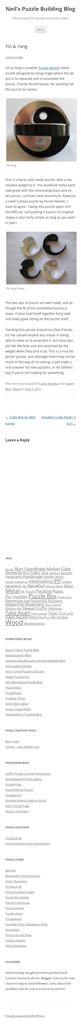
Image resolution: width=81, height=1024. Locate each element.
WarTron (44, 617)
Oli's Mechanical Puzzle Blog (24, 682)
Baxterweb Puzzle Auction (22, 876)
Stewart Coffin (34, 608)
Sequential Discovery (46, 601)
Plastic (57, 591)
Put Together (16, 596)
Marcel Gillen (54, 586)
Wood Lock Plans (16, 811)
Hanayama (13, 576)
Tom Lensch (39, 614)
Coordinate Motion (42, 568)
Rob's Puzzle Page (17, 806)
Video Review (16, 617)
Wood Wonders (15, 946)
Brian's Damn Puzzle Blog (22, 650)
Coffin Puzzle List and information (28, 774)
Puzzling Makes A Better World (25, 800)
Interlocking (41, 581)
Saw (27, 601)
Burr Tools (12, 741)
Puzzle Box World (17, 897)
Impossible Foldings (18, 666)
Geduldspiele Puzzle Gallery (23, 779)
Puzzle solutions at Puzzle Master (27, 844)
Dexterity (13, 572)
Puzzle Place (13, 693)
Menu (40, 29)
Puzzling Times (15, 698)
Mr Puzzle (27, 591)
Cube (66, 568)
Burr (8, 389)
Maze (68, 585)
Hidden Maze (53, 577)
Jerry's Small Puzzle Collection (25, 671)
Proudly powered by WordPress (25, 1016)
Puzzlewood (13, 795)
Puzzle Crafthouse (17, 903)
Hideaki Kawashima (16, 582)
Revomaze (14, 600)
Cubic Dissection (16, 881)
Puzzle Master (49, 68)
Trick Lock (65, 613)
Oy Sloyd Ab (13, 838)
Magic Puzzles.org (17, 677)
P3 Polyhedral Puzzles (19, 892)
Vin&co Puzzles (15, 940)
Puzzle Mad (13, 688)
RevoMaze (12, 930)
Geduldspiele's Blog (18, 655)
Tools (52, 613)
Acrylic (9, 569)
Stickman (55, 608)
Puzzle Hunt (65, 597)
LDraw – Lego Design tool (22, 747)
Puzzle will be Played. (19, 790)
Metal (16, 389)
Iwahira (67, 582)
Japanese (13, 585)
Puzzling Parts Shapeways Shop (26, 924)
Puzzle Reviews (48, 384)
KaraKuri (36, 586)
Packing (44, 591)
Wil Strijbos (59, 617)
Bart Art (10, 870)
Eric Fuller (31, 572)
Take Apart (17, 612)
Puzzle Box (43, 596)
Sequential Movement (24, 604)
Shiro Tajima (53, 604)
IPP (57, 580)
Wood (14, 622)
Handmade (33, 576)
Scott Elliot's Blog (16, 704)
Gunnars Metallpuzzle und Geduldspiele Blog (35, 661)
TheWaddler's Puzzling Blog (23, 714)
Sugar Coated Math (18, 709)
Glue (44, 573)
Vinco (33, 617)
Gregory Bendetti (60, 573)
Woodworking (34, 623)
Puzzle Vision (14, 913)
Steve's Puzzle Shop (18, 935)
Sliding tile (13, 608)
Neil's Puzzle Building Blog (40, 8)
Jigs (24, 586)
